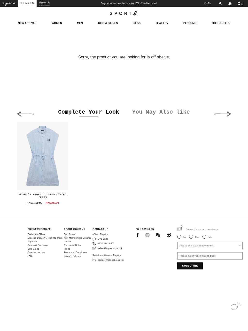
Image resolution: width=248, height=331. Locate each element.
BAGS (136, 23)
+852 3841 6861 (106, 243)
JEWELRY (162, 23)
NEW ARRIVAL (27, 23)
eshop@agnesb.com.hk (110, 248)
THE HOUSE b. (220, 23)
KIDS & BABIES (108, 23)
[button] (25, 113)
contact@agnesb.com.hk (111, 260)
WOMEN (57, 23)
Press (67, 249)
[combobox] (210, 245)
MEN (80, 23)
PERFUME (189, 23)
